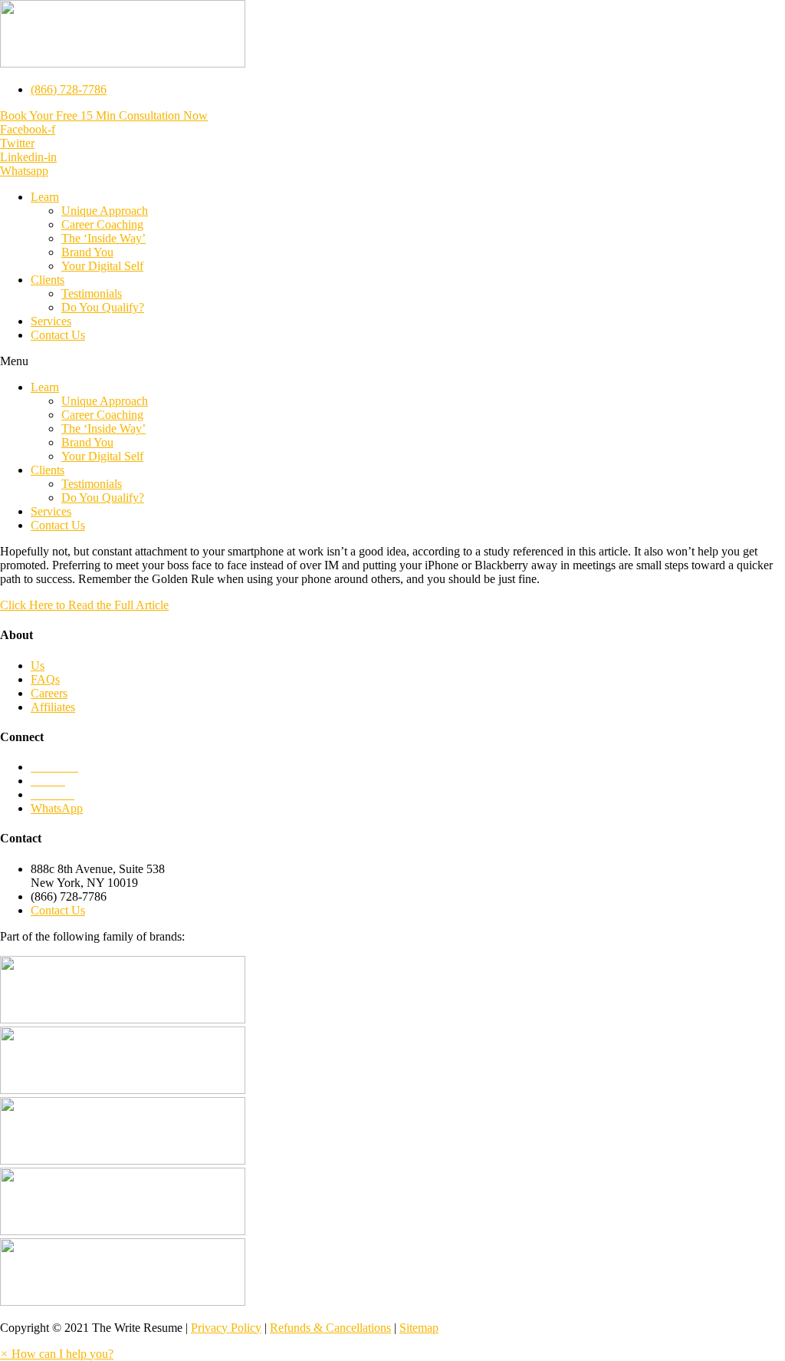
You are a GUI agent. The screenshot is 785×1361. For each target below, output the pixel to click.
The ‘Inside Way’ (103, 238)
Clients (47, 279)
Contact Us (58, 334)
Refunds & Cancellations (330, 1327)
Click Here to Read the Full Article (84, 604)
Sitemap (418, 1327)
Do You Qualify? (102, 307)
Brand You (87, 252)
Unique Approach (104, 210)
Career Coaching (102, 224)
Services (51, 321)
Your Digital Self (102, 265)
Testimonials (91, 293)
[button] (104, 115)
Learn (45, 196)
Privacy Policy (226, 1327)
